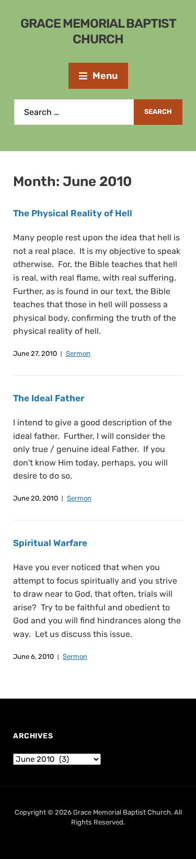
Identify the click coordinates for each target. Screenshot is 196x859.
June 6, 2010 (33, 656)
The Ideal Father (48, 398)
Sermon (78, 353)
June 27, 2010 (35, 353)
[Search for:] (74, 112)
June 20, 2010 (35, 498)
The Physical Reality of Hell (72, 213)
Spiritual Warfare (50, 543)
